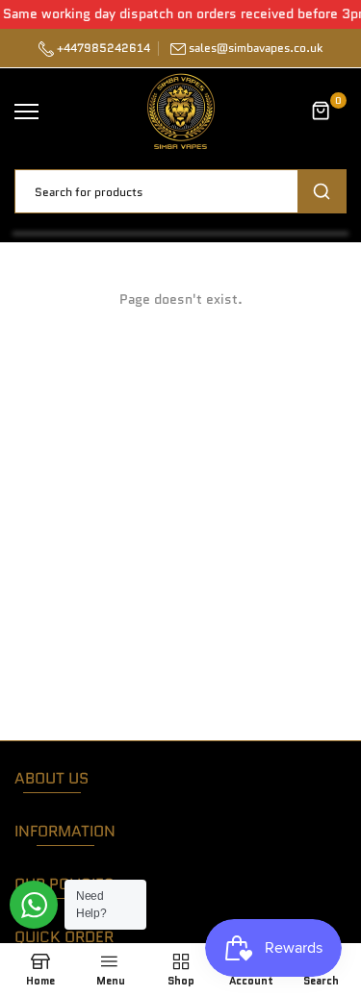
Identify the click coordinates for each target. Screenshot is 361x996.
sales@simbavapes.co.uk (255, 47)
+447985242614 (102, 47)
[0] (321, 111)
